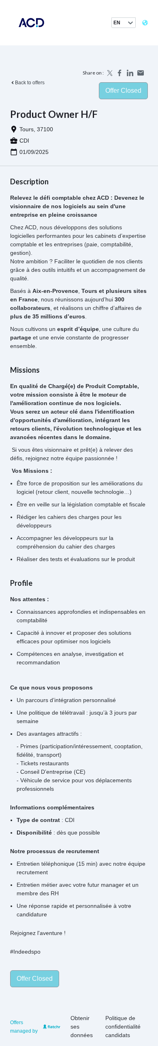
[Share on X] (109, 73)
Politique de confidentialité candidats (123, 1026)
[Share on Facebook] (119, 73)
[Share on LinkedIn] (130, 73)
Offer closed (123, 90)
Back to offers (30, 82)
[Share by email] (140, 73)
